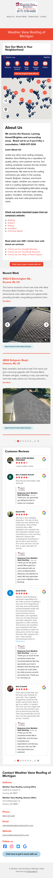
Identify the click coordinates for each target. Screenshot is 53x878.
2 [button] (20, 441)
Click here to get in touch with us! (26, 264)
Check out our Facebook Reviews (24, 251)
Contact (43, 16)
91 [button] (35, 441)
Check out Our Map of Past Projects (25, 254)
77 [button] (35, 760)
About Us (10, 16)
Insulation (12, 228)
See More (7, 301)
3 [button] (23, 441)
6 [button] (30, 441)
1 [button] (18, 441)
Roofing (11, 220)
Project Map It (31, 871)
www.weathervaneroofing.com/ (15, 835)
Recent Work (21, 16)
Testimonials (33, 16)
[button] (15, 441)
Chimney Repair (15, 231)
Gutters (11, 223)
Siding (11, 225)
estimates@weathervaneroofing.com (17, 825)
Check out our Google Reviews (22, 249)
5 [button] (28, 441)
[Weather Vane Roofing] (26, 7)
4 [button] (25, 441)
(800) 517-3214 (8, 816)
